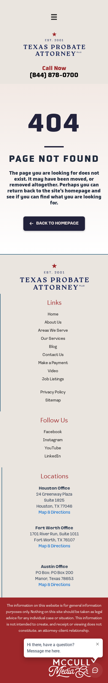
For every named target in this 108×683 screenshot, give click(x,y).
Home (53, 314)
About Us (53, 322)
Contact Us (53, 355)
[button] (54, 223)
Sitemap (53, 400)
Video (53, 371)
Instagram (53, 440)
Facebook (53, 432)
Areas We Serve (53, 331)
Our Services (53, 339)
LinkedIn (53, 456)
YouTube (53, 448)
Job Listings (53, 379)
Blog (53, 347)
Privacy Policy (53, 392)
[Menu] (54, 17)
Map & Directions (54, 512)
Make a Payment (53, 363)
